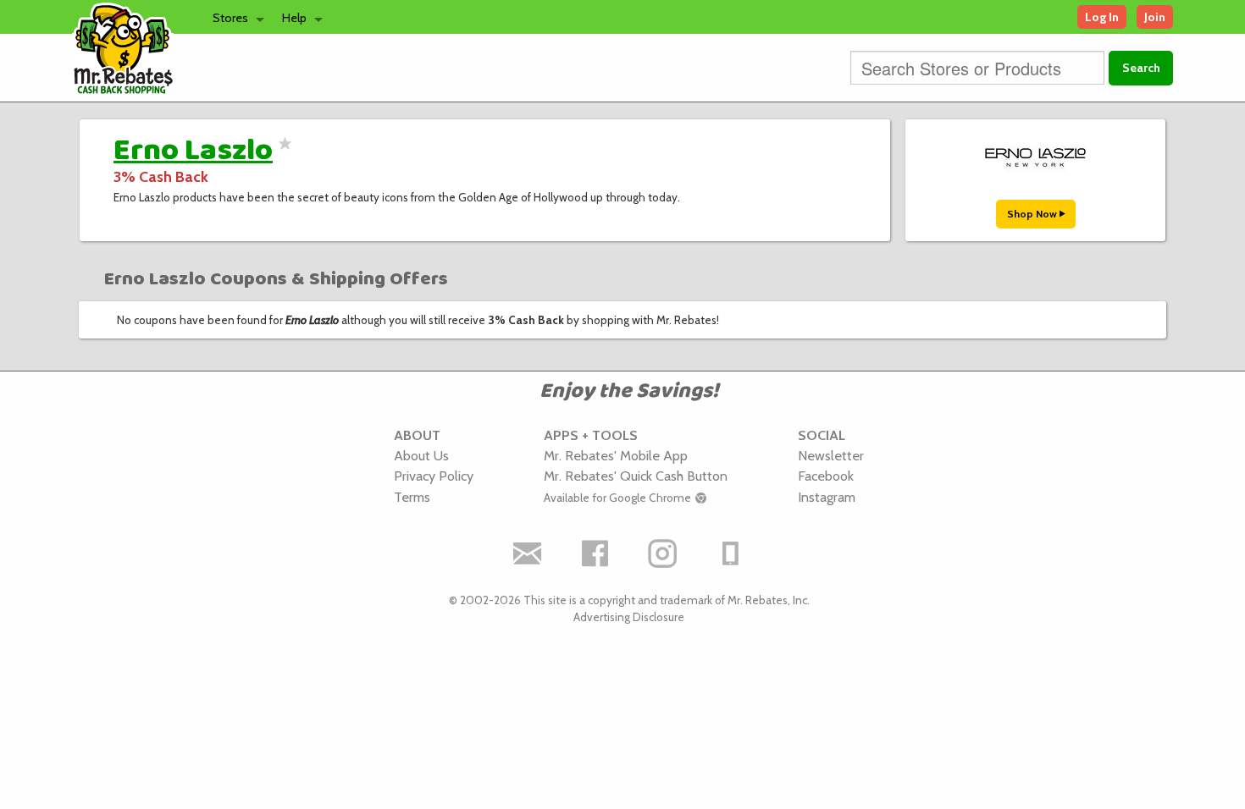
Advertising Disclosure (628, 617)
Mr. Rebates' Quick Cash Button (636, 475)
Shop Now (1033, 213)
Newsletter (831, 455)
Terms (412, 496)
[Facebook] (595, 553)
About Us (421, 455)
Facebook (826, 475)
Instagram (826, 496)
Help (294, 17)
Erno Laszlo (193, 151)
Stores (230, 17)
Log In (1102, 17)
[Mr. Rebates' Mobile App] (731, 553)
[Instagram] (663, 553)
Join (1154, 17)
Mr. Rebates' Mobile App (616, 455)
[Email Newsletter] (528, 553)
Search (1141, 67)
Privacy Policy (433, 475)
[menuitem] (233, 17)
